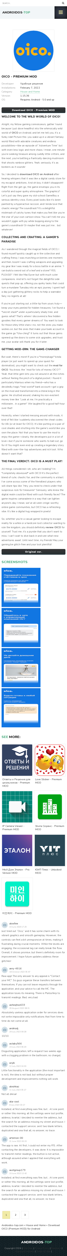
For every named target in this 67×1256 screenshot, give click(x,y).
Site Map (28, 1248)
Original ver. (33, 552)
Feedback (56, 1248)
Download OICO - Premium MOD (33, 110)
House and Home (30, 91)
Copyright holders (24, 1251)
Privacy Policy (42, 1248)
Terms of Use (43, 1251)
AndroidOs (16, 12)
